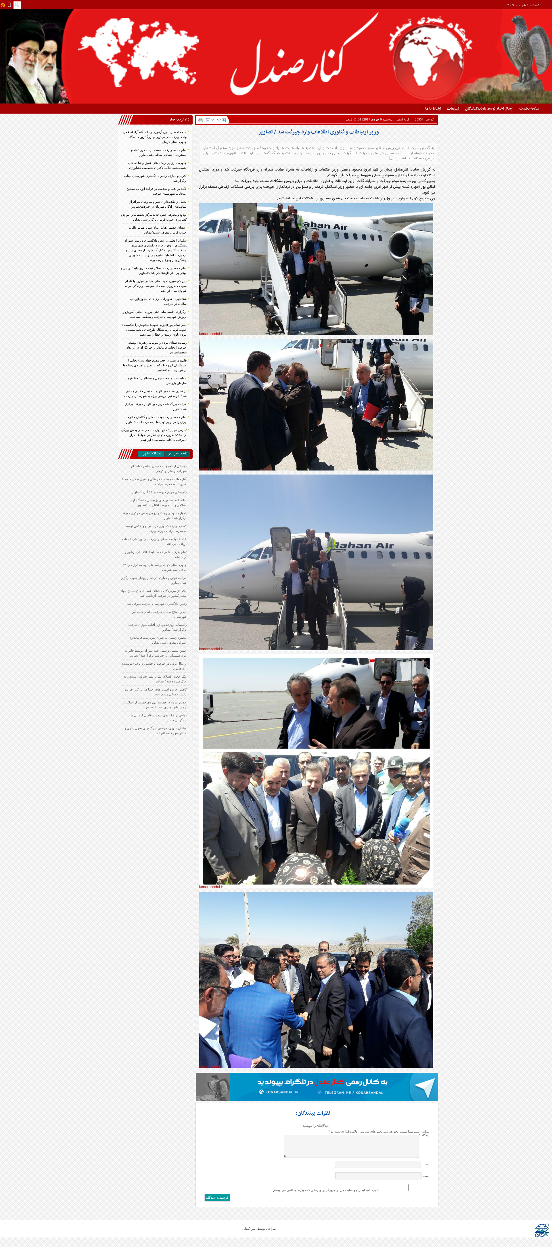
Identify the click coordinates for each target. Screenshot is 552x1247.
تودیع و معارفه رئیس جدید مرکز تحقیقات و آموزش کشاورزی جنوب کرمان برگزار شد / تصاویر (154, 217)
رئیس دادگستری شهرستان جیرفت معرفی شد (157, 603)
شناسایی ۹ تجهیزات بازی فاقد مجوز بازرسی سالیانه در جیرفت (158, 301)
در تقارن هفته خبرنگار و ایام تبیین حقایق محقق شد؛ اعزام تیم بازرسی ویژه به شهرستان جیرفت (155, 393)
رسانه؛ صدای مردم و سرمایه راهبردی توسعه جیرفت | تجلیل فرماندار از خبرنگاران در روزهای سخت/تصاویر (156, 347)
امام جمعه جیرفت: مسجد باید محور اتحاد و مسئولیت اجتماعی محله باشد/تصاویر (159, 152)
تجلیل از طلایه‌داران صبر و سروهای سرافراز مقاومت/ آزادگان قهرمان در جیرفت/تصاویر (158, 204)
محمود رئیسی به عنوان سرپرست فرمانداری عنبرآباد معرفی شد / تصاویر (158, 640)
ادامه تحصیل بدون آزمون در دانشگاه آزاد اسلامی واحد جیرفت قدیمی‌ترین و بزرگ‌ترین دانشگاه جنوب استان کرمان (155, 137)
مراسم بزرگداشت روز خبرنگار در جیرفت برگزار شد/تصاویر (156, 406)
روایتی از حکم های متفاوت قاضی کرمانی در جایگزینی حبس (158, 718)
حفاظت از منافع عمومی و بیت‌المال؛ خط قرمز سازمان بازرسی (156, 380)
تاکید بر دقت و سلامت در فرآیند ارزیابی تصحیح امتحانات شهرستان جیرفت (156, 191)
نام (428, 1164)
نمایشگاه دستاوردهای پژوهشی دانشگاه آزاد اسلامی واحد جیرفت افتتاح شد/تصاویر (158, 502)
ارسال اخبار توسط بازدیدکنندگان (489, 108)
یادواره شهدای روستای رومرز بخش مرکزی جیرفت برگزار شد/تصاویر (154, 515)
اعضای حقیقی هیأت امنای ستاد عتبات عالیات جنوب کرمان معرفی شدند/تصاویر (158, 230)
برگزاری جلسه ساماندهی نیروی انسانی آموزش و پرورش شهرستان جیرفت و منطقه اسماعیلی (155, 314)
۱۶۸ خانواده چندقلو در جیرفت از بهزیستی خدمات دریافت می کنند (154, 541)
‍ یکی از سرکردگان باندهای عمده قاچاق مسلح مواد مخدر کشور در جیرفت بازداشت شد (154, 593)
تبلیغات (453, 108)
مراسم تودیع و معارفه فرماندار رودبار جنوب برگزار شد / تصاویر (154, 580)
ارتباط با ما (433, 108)
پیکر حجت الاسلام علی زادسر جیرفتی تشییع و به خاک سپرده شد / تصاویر (155, 679)
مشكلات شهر (152, 453)
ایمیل (426, 1175)
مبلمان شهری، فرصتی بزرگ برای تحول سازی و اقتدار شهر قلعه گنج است (155, 730)
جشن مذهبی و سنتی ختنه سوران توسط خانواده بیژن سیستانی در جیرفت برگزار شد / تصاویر (155, 653)
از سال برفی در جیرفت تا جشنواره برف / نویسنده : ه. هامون (154, 666)
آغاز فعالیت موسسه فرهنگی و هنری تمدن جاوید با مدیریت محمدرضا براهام (154, 481)
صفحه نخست (529, 108)
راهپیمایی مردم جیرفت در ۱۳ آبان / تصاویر (159, 492)
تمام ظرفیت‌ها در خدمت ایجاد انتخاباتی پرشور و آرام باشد (156, 554)
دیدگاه (424, 1135)
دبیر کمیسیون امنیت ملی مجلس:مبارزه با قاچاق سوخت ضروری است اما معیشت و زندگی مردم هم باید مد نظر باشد (155, 285)
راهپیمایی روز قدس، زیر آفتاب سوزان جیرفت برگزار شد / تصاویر (157, 627)
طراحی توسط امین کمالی (259, 1228)
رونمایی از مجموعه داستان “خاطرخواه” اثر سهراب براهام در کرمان (159, 468)
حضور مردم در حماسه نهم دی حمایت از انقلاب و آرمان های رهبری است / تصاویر (155, 705)
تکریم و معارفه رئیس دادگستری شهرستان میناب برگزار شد (155, 178)
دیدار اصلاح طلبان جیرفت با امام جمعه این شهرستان (159, 614)
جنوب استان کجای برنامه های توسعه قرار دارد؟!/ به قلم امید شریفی (155, 567)
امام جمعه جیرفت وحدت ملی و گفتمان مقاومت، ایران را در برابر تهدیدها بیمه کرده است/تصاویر (155, 419)
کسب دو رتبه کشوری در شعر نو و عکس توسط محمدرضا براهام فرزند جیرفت (156, 528)
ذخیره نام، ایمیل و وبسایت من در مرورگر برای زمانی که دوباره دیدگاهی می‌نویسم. (325, 1190)
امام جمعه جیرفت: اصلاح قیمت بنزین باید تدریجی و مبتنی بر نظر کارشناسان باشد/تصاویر (154, 270)
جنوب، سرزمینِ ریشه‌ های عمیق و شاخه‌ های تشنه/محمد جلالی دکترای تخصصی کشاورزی (157, 165)
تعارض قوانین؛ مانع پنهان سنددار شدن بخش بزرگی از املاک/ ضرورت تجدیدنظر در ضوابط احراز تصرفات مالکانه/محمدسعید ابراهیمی (154, 434)
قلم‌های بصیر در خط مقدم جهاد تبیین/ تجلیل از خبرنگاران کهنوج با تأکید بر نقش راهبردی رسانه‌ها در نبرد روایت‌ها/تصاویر (155, 365)
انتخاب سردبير (178, 453)
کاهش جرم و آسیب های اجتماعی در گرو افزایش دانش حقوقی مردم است (155, 692)
